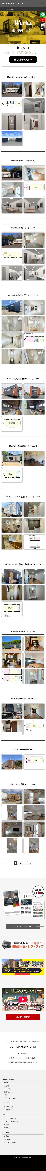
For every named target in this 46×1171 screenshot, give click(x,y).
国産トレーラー (24, 51)
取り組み (6, 1124)
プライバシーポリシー (10, 1098)
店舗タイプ (10, 53)
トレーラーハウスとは (10, 1118)
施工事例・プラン (9, 1106)
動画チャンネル (8, 1092)
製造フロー (7, 1127)
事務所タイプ (31, 53)
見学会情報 (7, 1109)
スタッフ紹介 (8, 1089)
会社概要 (6, 1086)
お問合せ (6, 1136)
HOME (6, 1083)
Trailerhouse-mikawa (13, 3)
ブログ (6, 1095)
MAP (23, 1066)
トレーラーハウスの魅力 (11, 1121)
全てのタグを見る (22, 60)
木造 (20, 53)
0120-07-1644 (26, 1047)
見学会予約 (7, 1139)
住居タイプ (10, 51)
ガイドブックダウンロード (11, 1142)
